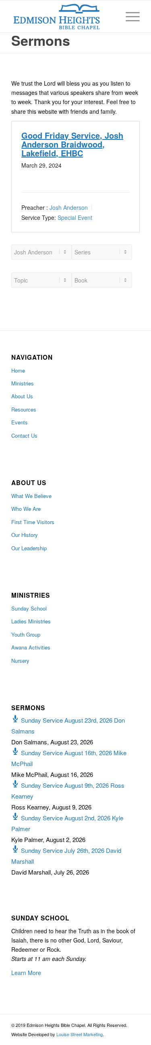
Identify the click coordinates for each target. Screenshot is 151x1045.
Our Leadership (29, 548)
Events (19, 422)
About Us (22, 396)
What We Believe (31, 496)
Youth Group (25, 634)
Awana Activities (30, 647)
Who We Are (26, 508)
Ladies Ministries (31, 621)
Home (18, 370)
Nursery (20, 660)
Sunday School (29, 608)
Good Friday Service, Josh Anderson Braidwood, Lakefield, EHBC (72, 144)
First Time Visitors (32, 522)
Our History (24, 535)
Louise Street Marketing (79, 1034)
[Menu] (129, 16)
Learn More (26, 973)
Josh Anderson (69, 207)
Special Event (75, 217)
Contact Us (24, 435)
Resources (23, 409)
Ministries (22, 383)
